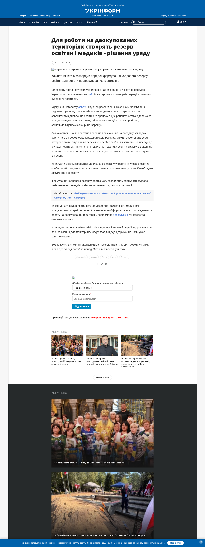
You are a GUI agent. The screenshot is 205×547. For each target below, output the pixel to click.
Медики (94, 257)
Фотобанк (33, 15)
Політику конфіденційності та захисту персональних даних (135, 543)
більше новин (102, 377)
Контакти (123, 22)
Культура (67, 22)
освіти (82, 106)
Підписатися (82, 306)
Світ (45, 22)
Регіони (55, 22)
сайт (90, 94)
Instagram (108, 317)
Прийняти (175, 543)
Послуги (23, 15)
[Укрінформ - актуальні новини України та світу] (102, 10)
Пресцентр (45, 15)
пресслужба (120, 214)
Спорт (79, 22)
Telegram (96, 317)
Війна (22, 22)
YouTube (123, 317)
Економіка (34, 22)
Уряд (114, 257)
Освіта (104, 257)
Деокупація (81, 257)
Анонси (56, 15)
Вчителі (124, 257)
